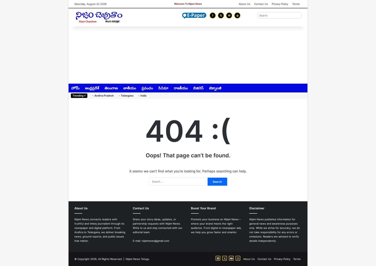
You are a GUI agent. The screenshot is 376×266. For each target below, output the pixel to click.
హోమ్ (75, 88)
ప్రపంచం (147, 88)
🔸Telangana (125, 95)
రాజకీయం (181, 88)
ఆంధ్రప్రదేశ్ (92, 88)
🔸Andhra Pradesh (102, 95)
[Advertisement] (188, 55)
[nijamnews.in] (98, 17)
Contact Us (261, 3)
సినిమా (163, 88)
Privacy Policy (280, 3)
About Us (244, 3)
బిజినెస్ (198, 88)
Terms (296, 3)
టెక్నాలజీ (215, 88)
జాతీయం (129, 88)
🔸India (141, 95)
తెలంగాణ (111, 88)
